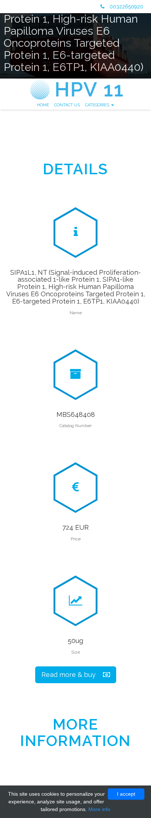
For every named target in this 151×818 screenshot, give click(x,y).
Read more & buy (72, 674)
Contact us (67, 105)
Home (43, 105)
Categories (97, 105)
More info (99, 809)
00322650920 (125, 6)
